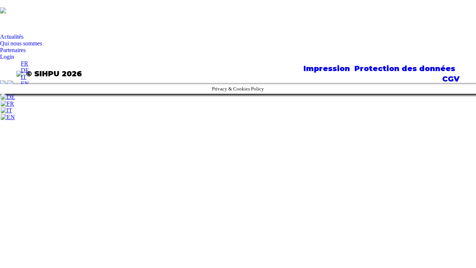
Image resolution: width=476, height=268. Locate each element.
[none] (25, 73)
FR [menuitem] (24, 63)
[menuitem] (24, 63)
